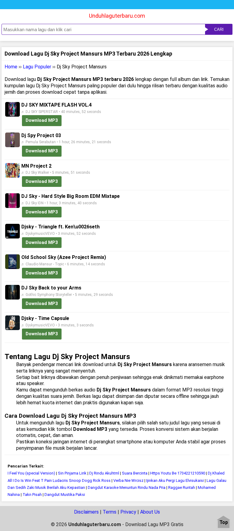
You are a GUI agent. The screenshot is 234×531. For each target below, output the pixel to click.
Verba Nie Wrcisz (128, 480)
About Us (150, 512)
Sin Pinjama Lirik (72, 473)
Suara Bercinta (134, 473)
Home (11, 67)
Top (223, 522)
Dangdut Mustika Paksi (64, 494)
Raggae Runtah (181, 487)
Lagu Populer (37, 67)
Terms (109, 512)
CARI (219, 29)
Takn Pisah (32, 494)
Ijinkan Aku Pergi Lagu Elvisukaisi (175, 480)
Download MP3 (42, 120)
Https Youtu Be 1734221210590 (177, 473)
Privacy (128, 512)
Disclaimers (86, 512)
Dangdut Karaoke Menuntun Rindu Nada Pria (126, 487)
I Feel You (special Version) (31, 473)
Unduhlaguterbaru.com (117, 16)
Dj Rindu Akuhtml (104, 473)
